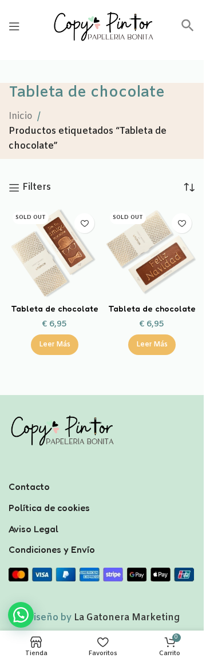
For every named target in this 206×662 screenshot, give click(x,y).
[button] (188, 29)
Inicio (21, 116)
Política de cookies (49, 507)
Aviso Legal (33, 529)
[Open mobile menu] (14, 26)
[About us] (103, 471)
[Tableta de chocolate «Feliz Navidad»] (151, 253)
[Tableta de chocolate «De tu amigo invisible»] (54, 253)
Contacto (29, 486)
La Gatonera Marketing (127, 618)
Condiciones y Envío (52, 549)
